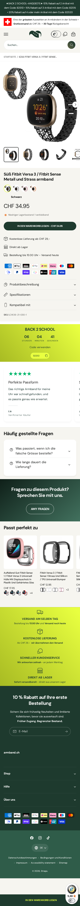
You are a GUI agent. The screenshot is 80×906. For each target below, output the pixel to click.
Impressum (21, 862)
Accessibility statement (43, 862)
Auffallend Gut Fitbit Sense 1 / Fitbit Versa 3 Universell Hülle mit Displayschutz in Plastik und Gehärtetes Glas (19, 577)
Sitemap (63, 862)
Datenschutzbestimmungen (22, 857)
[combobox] (40, 45)
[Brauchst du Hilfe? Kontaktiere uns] (65, 34)
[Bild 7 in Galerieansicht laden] (61, 154)
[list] (40, 22)
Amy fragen (40, 509)
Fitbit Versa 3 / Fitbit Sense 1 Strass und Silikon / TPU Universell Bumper (53, 576)
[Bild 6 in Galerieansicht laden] (44, 154)
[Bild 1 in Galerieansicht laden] (11, 154)
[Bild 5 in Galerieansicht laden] (27, 154)
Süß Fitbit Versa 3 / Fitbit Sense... (38, 56)
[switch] (71, 901)
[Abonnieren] (66, 731)
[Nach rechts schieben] (75, 105)
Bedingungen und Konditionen (55, 857)
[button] (6, 34)
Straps (44, 871)
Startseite (10, 56)
